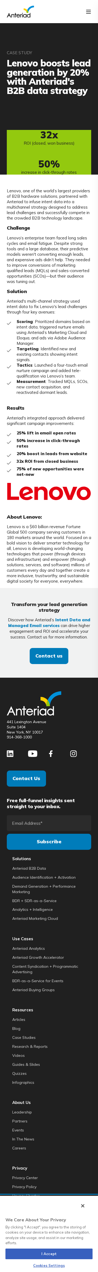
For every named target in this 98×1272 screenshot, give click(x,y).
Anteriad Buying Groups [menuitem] (33, 989)
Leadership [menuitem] (22, 1112)
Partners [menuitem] (19, 1121)
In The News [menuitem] (23, 1139)
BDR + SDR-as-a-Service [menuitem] (34, 900)
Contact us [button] (49, 656)
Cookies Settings (49, 1265)
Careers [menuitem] (19, 1148)
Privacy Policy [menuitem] (24, 1186)
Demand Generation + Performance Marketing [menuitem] (44, 889)
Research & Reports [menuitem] (30, 1046)
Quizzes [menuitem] (19, 1073)
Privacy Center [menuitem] (25, 1177)
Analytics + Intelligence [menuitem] (32, 909)
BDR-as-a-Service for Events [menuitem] (37, 980)
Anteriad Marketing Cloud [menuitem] (35, 918)
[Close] (83, 1206)
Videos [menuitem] (18, 1055)
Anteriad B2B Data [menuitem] (29, 868)
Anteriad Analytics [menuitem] (28, 948)
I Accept (49, 1254)
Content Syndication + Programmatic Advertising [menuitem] (45, 969)
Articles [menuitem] (18, 1019)
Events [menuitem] (18, 1130)
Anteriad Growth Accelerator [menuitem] (38, 957)
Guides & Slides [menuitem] (26, 1064)
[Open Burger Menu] (88, 11)
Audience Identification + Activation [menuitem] (44, 877)
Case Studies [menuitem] (24, 1037)
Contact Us (26, 778)
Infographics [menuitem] (23, 1082)
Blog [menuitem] (16, 1028)
